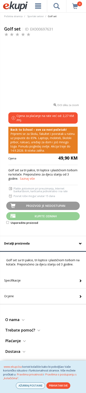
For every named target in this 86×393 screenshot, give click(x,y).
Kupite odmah (46, 216)
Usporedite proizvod (24, 223)
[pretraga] (56, 6)
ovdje (45, 146)
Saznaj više (27, 178)
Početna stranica (13, 16)
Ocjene (9, 296)
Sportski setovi (35, 16)
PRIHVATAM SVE (58, 385)
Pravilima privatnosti (30, 374)
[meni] (38, 6)
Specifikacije (12, 280)
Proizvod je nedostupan (45, 206)
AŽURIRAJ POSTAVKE (30, 385)
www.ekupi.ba (13, 367)
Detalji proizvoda (17, 243)
